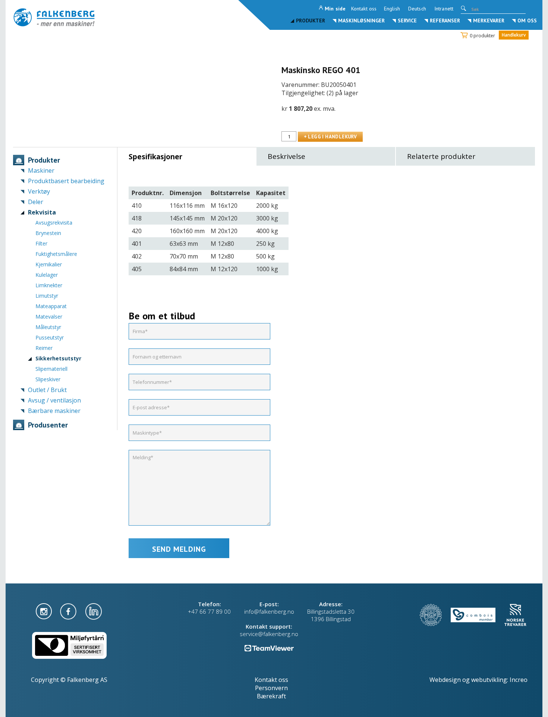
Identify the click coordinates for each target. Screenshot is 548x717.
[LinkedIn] (93, 611)
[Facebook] (69, 611)
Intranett (443, 8)
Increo (518, 680)
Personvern (271, 688)
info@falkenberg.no (269, 611)
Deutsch (417, 8)
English (392, 8)
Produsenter (48, 425)
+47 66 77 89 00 (209, 611)
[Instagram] (44, 611)
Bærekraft (271, 696)
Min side (335, 8)
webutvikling (489, 680)
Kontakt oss (364, 8)
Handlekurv (514, 35)
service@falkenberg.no (269, 634)
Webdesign (445, 680)
